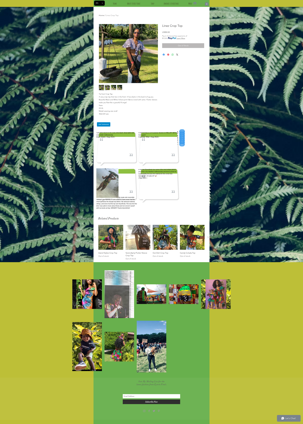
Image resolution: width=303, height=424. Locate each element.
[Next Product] (208, 237)
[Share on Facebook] (163, 54)
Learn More (181, 38)
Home (101, 15)
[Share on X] (177, 54)
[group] (151, 242)
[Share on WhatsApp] (172, 54)
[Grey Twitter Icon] (154, 411)
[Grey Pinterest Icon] (158, 411)
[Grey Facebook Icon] (149, 411)
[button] (207, 3)
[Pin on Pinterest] (168, 54)
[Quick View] (110, 237)
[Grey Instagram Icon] (144, 411)
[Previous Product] (95, 237)
